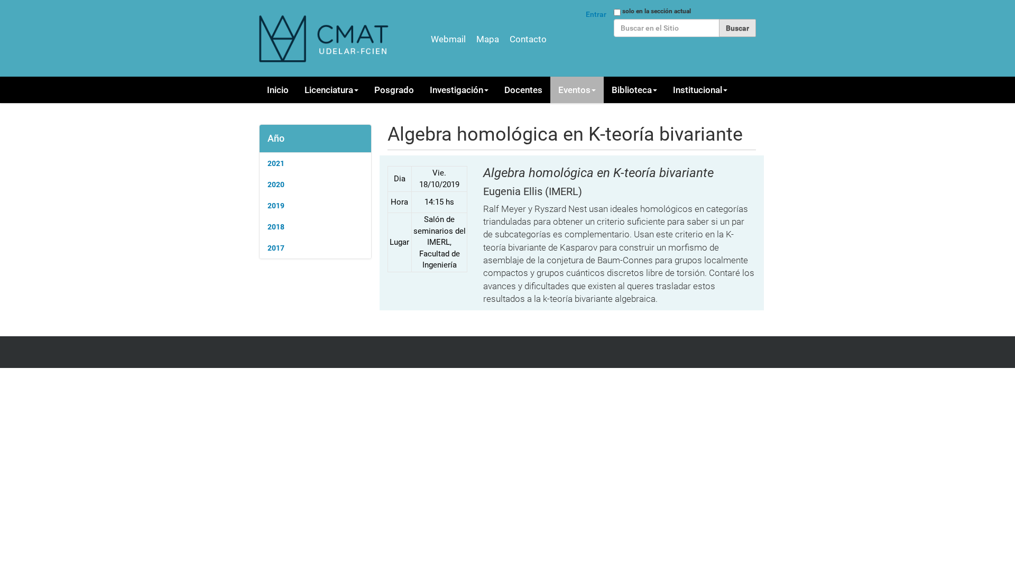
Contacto (528, 39)
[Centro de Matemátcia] (325, 38)
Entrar (596, 14)
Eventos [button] (574, 90)
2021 (275, 163)
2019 (275, 205)
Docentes (523, 90)
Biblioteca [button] (632, 90)
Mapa (487, 39)
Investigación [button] (456, 90)
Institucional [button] (697, 90)
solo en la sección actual (656, 11)
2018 (275, 227)
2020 (275, 184)
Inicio (278, 90)
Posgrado (394, 90)
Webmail (448, 39)
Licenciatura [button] (328, 90)
